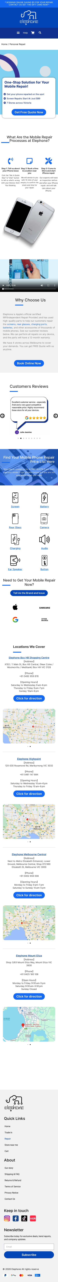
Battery (44, 506)
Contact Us (10, 1199)
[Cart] (33, 33)
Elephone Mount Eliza (29, 955)
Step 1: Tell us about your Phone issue (10, 169)
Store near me (11, 1145)
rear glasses (23, 324)
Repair (8, 1138)
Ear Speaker (15, 569)
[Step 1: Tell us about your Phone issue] (10, 161)
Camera (44, 527)
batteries (7, 327)
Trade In (8, 1132)
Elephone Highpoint (29, 758)
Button (44, 569)
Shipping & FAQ (12, 1174)
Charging (15, 548)
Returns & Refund (13, 1180)
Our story (9, 1168)
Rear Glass (15, 527)
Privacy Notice (11, 1192)
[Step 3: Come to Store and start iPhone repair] (48, 161)
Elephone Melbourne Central (29, 854)
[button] (18, 32)
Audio (44, 548)
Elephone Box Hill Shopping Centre (29, 657)
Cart (6, 1151)
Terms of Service (13, 1186)
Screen (15, 506)
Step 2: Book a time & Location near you (29, 170)
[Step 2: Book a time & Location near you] (29, 161)
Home (4, 44)
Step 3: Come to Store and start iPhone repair (48, 170)
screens (11, 324)
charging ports (39, 324)
